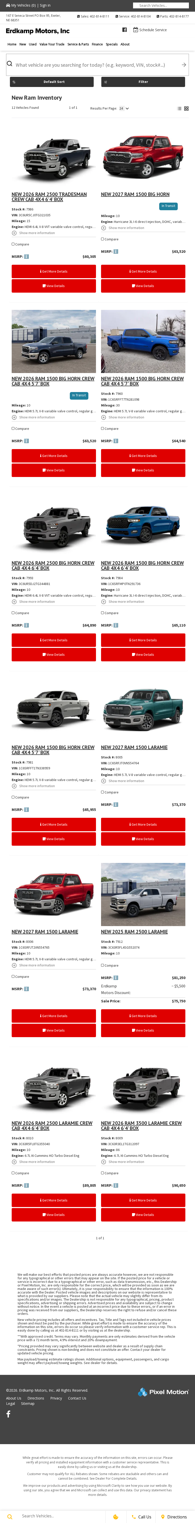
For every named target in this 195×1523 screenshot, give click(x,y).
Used (33, 44)
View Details (55, 286)
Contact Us (77, 1398)
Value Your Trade (52, 44)
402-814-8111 (99, 16)
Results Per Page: (103, 108)
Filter (143, 81)
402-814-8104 (141, 16)
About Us (13, 1398)
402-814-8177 (179, 16)
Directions (35, 1398)
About (125, 44)
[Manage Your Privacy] (116, 1517)
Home (12, 44)
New (23, 44)
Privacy (56, 1398)
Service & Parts (78, 44)
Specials (112, 44)
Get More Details (54, 271)
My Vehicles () (23, 5)
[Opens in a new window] (124, 29)
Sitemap (28, 1403)
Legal (10, 1403)
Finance (97, 44)
